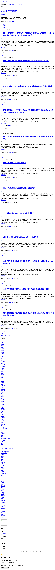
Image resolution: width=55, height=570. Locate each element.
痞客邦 (9, 50)
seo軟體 (2, 454)
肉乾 (2, 377)
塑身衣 (2, 513)
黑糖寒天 (3, 449)
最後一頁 (7, 335)
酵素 (2, 425)
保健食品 (3, 417)
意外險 (2, 427)
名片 (4, 27)
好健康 (2, 416)
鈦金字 (2, 479)
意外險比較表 (4, 428)
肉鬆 (2, 371)
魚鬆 (2, 369)
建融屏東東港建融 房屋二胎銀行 (14, 163)
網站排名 (3, 456)
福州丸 (2, 384)
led (1, 476)
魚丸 (2, 379)
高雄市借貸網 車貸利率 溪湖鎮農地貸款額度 (19, 188)
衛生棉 (2, 503)
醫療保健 (11, 21)
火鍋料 (2, 382)
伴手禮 (2, 374)
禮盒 (2, 373)
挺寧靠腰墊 (3, 440)
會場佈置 (3, 463)
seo (1, 509)
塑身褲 (2, 514)
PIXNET (17, 551)
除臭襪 (2, 348)
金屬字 (2, 471)
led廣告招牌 (3, 473)
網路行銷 (3, 508)
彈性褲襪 (3, 486)
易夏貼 (2, 357)
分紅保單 (3, 430)
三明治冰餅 (3, 352)
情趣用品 (3, 495)
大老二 (2, 489)
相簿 (4, 24)
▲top (2, 55)
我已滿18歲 (3, 567)
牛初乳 (2, 422)
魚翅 (2, 387)
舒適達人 (3, 506)
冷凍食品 (3, 385)
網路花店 (3, 460)
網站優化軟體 (4, 453)
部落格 (4, 25)
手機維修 (3, 502)
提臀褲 (2, 517)
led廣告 (2, 478)
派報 (2, 467)
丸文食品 (3, 365)
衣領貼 (2, 342)
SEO (2, 457)
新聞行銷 (3, 511)
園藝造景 (3, 432)
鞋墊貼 (2, 363)
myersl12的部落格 (9, 11)
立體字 (2, 468)
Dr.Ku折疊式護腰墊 (5, 438)
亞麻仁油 (3, 419)
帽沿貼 (2, 344)
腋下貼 (2, 358)
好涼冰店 (3, 353)
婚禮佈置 (3, 462)
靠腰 (2, 441)
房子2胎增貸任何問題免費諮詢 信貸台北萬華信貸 (20, 237)
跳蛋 (2, 498)
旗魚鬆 (2, 368)
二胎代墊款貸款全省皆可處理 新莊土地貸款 (18, 213)
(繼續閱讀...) (3, 47)
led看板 (2, 481)
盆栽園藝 (3, 433)
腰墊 (2, 443)
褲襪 (2, 484)
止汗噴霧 (3, 361)
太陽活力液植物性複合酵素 (7, 448)
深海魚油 (3, 424)
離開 (8, 567)
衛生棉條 (3, 505)
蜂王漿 (2, 420)
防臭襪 (2, 350)
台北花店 (3, 465)
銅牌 (2, 470)
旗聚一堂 (3, 366)
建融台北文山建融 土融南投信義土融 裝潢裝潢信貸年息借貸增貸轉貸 (27, 86)
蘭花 (2, 437)
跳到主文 (3, 14)
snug (2, 395)
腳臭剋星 (3, 345)
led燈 (2, 475)
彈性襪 (2, 482)
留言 (13, 50)
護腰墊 (2, 445)
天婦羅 (2, 381)
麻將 (2, 487)
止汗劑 (2, 360)
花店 (2, 459)
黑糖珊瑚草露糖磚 (5, 451)
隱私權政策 (35, 551)
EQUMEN (3, 515)
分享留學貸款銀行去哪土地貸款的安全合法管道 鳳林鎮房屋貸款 (26, 289)
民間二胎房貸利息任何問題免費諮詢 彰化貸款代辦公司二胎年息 (26, 61)
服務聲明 (40, 551)
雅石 (2, 435)
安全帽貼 (3, 355)
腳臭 (2, 347)
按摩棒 (2, 497)
